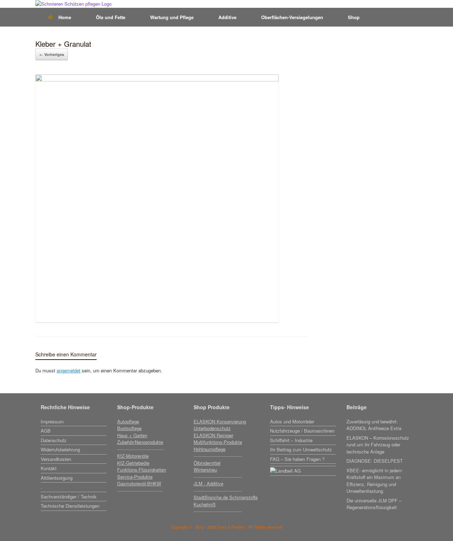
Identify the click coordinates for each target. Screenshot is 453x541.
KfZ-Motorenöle (133, 455)
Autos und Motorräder (292, 421)
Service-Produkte (135, 476)
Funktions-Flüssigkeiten (141, 469)
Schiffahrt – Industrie (291, 440)
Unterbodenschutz (212, 428)
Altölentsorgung (57, 477)
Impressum (52, 421)
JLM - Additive (208, 483)
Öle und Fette (110, 17)
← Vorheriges (51, 54)
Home (64, 17)
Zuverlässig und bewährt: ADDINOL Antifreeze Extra (373, 425)
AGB (46, 430)
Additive (227, 17)
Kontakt (49, 468)
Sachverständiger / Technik (69, 496)
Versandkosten (56, 459)
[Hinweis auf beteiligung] (303, 465)
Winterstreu (205, 469)
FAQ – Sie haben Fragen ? (297, 459)
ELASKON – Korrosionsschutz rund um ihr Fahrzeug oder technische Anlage (377, 444)
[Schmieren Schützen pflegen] (73, 3)
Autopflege (128, 421)
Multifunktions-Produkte (218, 442)
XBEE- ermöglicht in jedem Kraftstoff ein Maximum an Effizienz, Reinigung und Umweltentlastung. (374, 481)
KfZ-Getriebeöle (133, 463)
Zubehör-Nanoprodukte (140, 442)
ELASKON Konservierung (220, 421)
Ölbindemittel (207, 463)
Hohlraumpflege (209, 449)
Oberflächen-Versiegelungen (292, 17)
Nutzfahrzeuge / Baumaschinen (302, 430)
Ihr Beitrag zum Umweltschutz (301, 449)
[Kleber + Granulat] (157, 79)
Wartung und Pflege (172, 17)
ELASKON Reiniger (213, 435)
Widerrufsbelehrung (60, 449)
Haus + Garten (132, 435)
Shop (354, 17)
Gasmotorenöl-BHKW (139, 483)
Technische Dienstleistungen (70, 505)
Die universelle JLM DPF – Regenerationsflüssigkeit (373, 504)
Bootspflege (129, 428)
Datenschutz (54, 440)
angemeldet (68, 370)
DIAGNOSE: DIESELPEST (374, 460)
